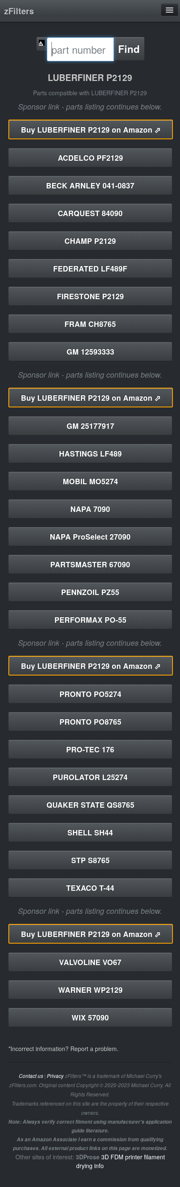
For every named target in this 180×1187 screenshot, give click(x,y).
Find (129, 49)
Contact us (31, 1075)
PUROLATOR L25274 (90, 777)
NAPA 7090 (90, 508)
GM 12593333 (90, 351)
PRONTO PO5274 (90, 694)
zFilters (19, 11)
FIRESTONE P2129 (90, 296)
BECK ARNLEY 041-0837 (90, 185)
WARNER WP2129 (90, 989)
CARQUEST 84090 (90, 213)
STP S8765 (90, 860)
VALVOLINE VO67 (90, 962)
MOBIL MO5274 (90, 481)
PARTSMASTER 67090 (90, 564)
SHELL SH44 (90, 832)
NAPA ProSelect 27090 (90, 536)
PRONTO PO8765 (90, 721)
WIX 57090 (90, 1017)
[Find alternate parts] (41, 44)
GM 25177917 (90, 425)
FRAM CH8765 (90, 323)
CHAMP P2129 (90, 240)
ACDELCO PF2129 (90, 157)
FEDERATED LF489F (90, 268)
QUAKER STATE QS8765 (90, 804)
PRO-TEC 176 (90, 749)
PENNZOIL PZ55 (90, 592)
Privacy (55, 1075)
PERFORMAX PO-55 (90, 619)
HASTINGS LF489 (90, 453)
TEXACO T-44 (90, 887)
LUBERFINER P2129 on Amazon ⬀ (91, 129)
